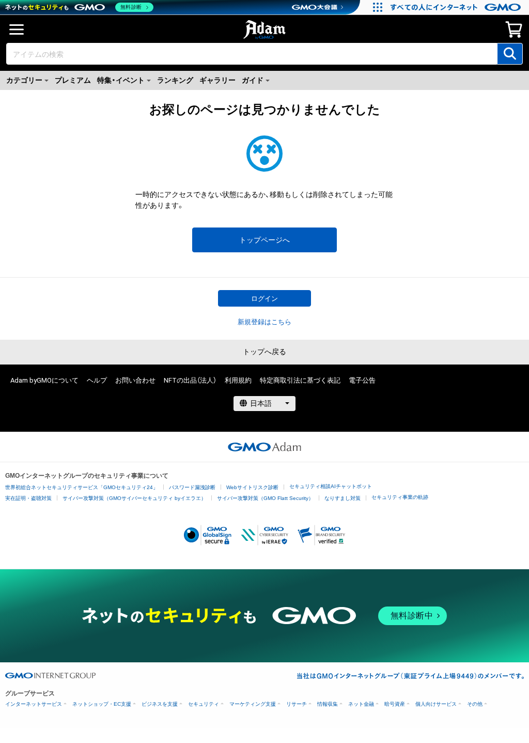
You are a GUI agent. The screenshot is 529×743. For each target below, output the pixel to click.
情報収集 (327, 704)
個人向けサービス (436, 704)
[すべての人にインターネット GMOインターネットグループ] (457, 7)
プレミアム (73, 80)
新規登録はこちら (264, 322)
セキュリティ (203, 704)
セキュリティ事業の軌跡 (399, 497)
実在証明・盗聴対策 (28, 498)
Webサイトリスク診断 (252, 487)
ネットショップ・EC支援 (101, 704)
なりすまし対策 (342, 498)
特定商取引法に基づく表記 (300, 380)
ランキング (175, 80)
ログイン (264, 298)
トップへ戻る (264, 351)
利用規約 (238, 380)
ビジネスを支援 (160, 704)
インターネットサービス (33, 704)
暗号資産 (394, 704)
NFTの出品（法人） (190, 380)
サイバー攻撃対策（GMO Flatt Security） (265, 498)
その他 (475, 704)
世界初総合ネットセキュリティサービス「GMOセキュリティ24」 (81, 487)
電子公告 (362, 380)
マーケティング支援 (252, 704)
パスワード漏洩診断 (192, 487)
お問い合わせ (135, 380)
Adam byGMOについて (44, 380)
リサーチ (296, 704)
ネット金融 (361, 704)
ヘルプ (97, 380)
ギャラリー (217, 80)
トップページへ (264, 240)
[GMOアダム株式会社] (264, 446)
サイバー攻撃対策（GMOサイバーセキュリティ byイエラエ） (134, 498)
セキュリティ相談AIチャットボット (330, 486)
